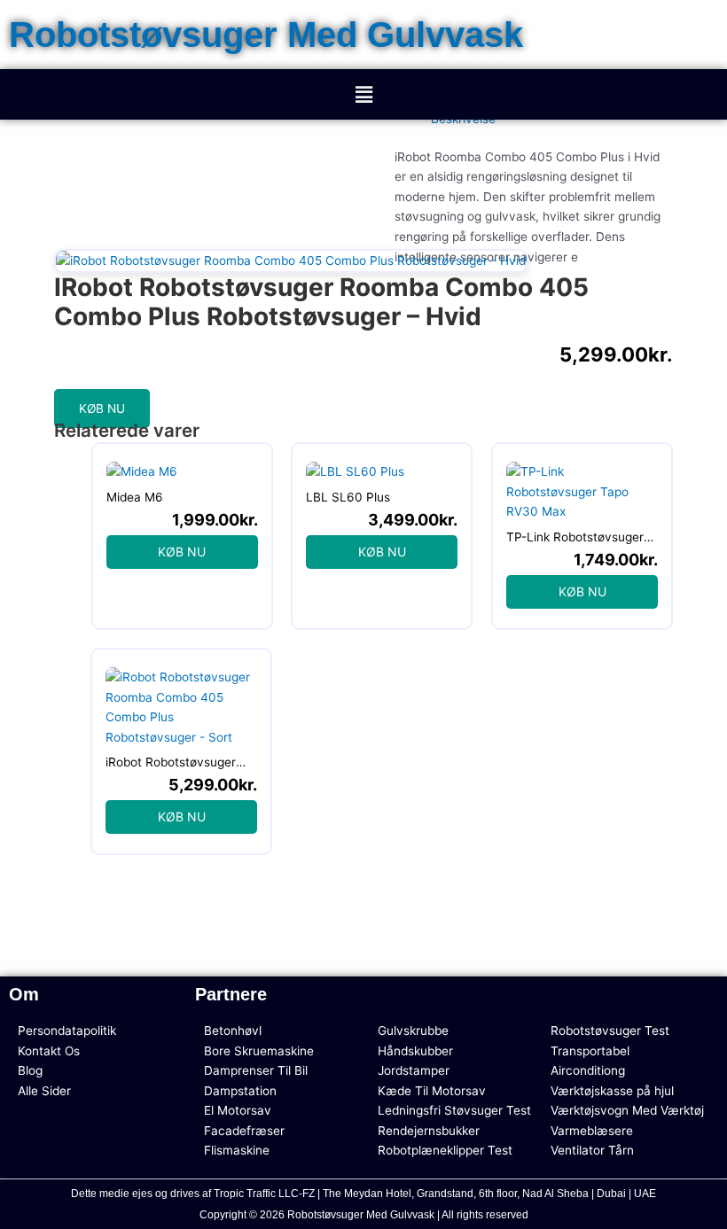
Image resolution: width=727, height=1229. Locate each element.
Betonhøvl (233, 1030)
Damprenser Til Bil (256, 1070)
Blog (30, 1070)
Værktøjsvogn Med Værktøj (627, 1110)
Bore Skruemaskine (259, 1051)
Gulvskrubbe (413, 1030)
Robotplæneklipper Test (445, 1150)
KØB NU (102, 408)
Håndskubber (415, 1051)
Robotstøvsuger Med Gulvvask (266, 34)
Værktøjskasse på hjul (612, 1091)
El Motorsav (237, 1110)
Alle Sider (44, 1091)
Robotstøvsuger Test (610, 1030)
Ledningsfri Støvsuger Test (454, 1110)
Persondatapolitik (67, 1030)
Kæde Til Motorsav (432, 1091)
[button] (363, 94)
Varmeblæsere (592, 1131)
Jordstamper (413, 1070)
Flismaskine (237, 1150)
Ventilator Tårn (592, 1150)
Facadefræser (244, 1131)
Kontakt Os (49, 1051)
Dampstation (240, 1091)
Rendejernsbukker (429, 1131)
